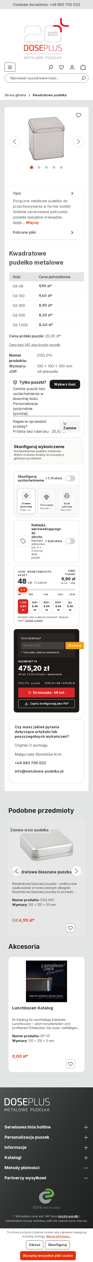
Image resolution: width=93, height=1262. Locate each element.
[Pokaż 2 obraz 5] (39, 167)
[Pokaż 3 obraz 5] (46, 167)
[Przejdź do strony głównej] (46, 38)
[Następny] (78, 141)
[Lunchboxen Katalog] (46, 981)
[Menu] (10, 67)
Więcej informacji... (58, 1236)
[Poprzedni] (14, 141)
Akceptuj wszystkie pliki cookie (48, 1255)
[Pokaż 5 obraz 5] (61, 167)
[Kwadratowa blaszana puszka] (46, 845)
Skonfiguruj (57, 1245)
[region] (46, 148)
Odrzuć (34, 1245)
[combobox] (46, 78)
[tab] (44, 208)
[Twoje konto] (72, 67)
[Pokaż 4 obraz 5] (54, 167)
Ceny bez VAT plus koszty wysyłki (34, 345)
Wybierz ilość (65, 384)
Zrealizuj (74, 645)
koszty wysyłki (68, 1216)
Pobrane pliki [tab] (24, 232)
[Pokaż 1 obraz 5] (31, 167)
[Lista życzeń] (61, 67)
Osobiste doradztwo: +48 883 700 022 (46, 4)
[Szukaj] (83, 78)
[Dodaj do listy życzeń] (78, 115)
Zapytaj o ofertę (34, 620)
